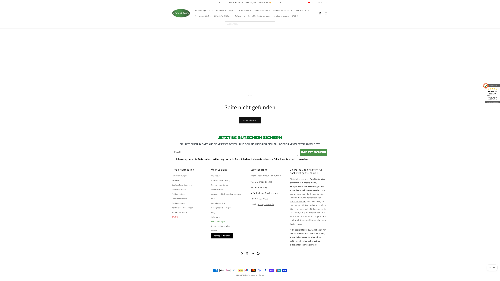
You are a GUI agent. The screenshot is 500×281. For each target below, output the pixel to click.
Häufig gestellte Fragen (221, 208)
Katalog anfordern (179, 212)
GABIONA (244, 275)
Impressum (216, 176)
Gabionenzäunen (298, 201)
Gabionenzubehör (179, 198)
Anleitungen (216, 217)
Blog (213, 212)
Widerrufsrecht (217, 189)
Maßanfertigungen (179, 176)
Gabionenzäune (178, 194)
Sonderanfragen (218, 221)
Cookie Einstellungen (220, 185)
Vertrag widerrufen (222, 236)
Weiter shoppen (250, 120)
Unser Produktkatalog (220, 226)
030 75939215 (265, 198)
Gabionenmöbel (179, 203)
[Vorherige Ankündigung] (220, 2)
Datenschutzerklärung (220, 180)
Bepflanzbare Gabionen (182, 185)
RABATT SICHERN (313, 152)
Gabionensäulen (179, 189)
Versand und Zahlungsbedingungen (226, 194)
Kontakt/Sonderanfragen (182, 208)
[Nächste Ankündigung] (280, 2)
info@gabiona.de (266, 204)
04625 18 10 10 (265, 181)
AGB (213, 198)
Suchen (214, 230)
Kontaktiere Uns (218, 203)
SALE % (175, 217)
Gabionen (176, 180)
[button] (204, 10)
